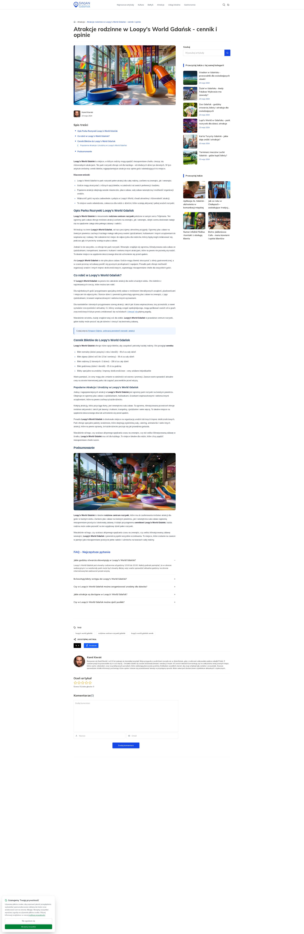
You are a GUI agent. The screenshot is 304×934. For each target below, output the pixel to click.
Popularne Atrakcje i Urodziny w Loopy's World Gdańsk (103, 145)
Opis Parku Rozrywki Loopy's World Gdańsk (97, 131)
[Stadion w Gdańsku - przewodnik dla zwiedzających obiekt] (190, 78)
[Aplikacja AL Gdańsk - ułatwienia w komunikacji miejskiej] (194, 189)
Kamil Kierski (87, 112)
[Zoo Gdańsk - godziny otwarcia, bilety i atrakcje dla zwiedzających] (190, 110)
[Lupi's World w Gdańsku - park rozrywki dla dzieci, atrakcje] (190, 126)
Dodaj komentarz (126, 745)
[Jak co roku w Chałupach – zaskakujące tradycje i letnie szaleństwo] (219, 189)
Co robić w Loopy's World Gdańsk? (93, 136)
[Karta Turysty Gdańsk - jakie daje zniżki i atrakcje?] (190, 142)
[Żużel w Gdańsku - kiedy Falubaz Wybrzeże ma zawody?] (190, 94)
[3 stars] (82, 682)
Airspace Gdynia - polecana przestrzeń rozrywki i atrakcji (111, 331)
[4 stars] (86, 682)
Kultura (141, 5)
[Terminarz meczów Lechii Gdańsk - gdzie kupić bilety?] (190, 158)
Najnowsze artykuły (125, 5)
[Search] (224, 5)
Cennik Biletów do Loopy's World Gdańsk (96, 141)
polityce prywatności (37, 915)
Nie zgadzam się (28, 921)
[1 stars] (75, 682)
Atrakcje (160, 5)
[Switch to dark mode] (228, 5)
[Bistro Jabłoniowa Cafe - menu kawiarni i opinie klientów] (219, 220)
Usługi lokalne (174, 5)
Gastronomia (189, 5)
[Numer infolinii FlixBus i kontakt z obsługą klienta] (194, 220)
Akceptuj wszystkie (28, 927)
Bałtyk (150, 5)
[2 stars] (79, 682)
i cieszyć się (132, 312)
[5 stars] (90, 682)
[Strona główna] (75, 22)
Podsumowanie (84, 151)
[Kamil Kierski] (77, 114)
